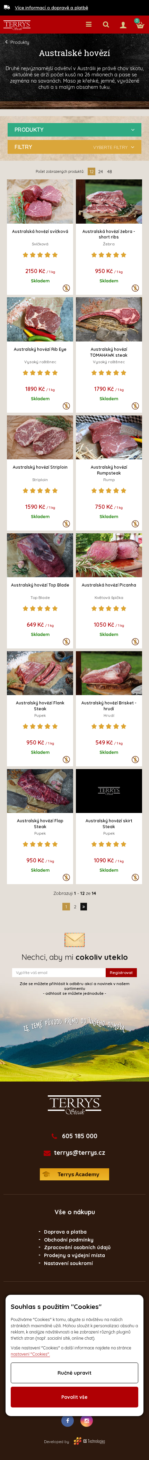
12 (92, 171)
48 (109, 171)
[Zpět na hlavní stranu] (16, 25)
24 (100, 171)
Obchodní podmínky (69, 1240)
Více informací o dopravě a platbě (51, 7)
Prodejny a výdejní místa (74, 1255)
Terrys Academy (74, 1174)
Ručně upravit (74, 1373)
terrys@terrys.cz (79, 1153)
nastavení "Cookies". (30, 1354)
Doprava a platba (65, 1232)
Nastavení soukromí (68, 1263)
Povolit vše (74, 1397)
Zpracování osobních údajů (77, 1247)
